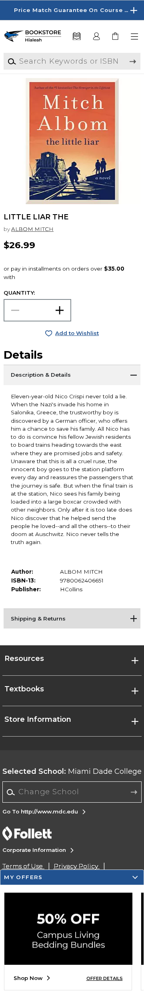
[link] (116, 36)
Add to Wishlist (77, 333)
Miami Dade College (72, 771)
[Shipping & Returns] (72, 618)
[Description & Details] (72, 374)
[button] (72, 10)
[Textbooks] (76, 36)
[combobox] (72, 792)
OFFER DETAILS (104, 978)
